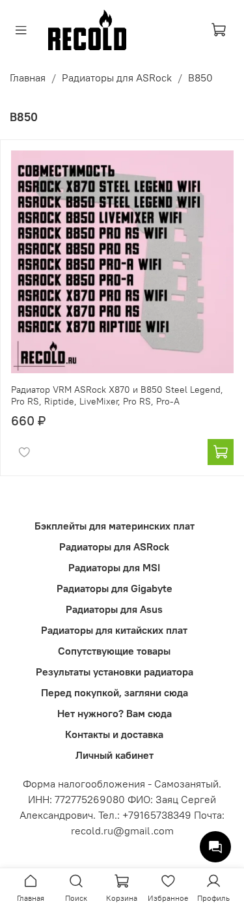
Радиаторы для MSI (114, 567)
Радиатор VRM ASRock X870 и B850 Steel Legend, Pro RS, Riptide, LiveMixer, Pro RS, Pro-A (117, 395)
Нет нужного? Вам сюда (114, 713)
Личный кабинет (114, 754)
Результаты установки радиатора (114, 671)
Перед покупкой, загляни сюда (114, 692)
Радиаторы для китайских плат (114, 629)
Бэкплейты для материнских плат (114, 525)
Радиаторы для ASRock (117, 77)
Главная (28, 77)
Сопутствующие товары (114, 650)
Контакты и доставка (114, 734)
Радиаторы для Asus (114, 609)
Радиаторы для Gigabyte (114, 588)
